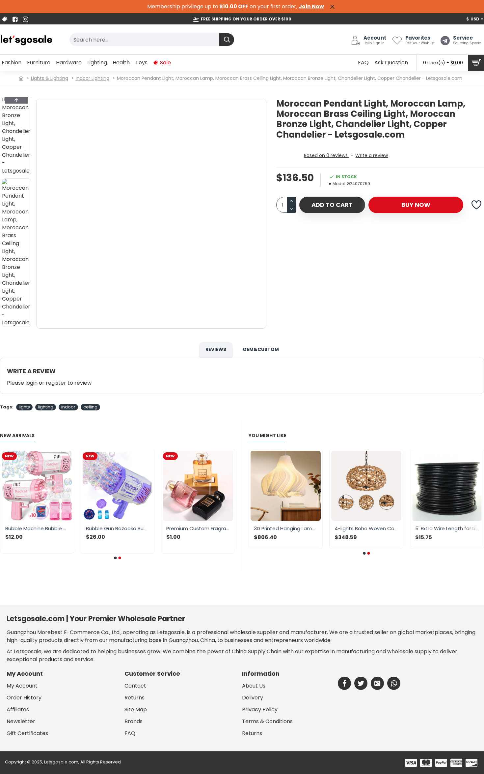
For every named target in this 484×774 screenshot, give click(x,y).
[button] (16, 100)
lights (24, 407)
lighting (45, 407)
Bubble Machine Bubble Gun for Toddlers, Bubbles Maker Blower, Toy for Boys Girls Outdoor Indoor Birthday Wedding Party (220, 528)
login (31, 383)
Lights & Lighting (49, 78)
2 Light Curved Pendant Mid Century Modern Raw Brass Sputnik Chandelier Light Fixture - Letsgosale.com (304, 528)
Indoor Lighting (92, 78)
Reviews (215, 349)
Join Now (311, 6)
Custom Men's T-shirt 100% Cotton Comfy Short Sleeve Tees (139, 528)
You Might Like (267, 436)
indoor (68, 407)
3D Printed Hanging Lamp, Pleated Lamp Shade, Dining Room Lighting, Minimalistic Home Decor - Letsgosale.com (384, 528)
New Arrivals (17, 436)
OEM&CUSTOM (261, 349)
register (56, 383)
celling (90, 407)
